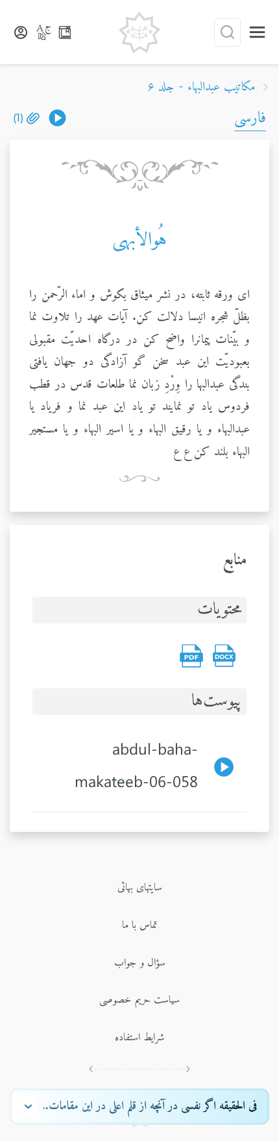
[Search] (227, 32)
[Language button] (44, 32)
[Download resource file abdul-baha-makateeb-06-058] (57, 118)
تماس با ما (139, 925)
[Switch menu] (257, 32)
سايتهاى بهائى (139, 888)
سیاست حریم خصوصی (139, 1000)
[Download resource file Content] (224, 656)
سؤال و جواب (139, 963)
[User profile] (20, 32)
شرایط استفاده (140, 1038)
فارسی (250, 118)
